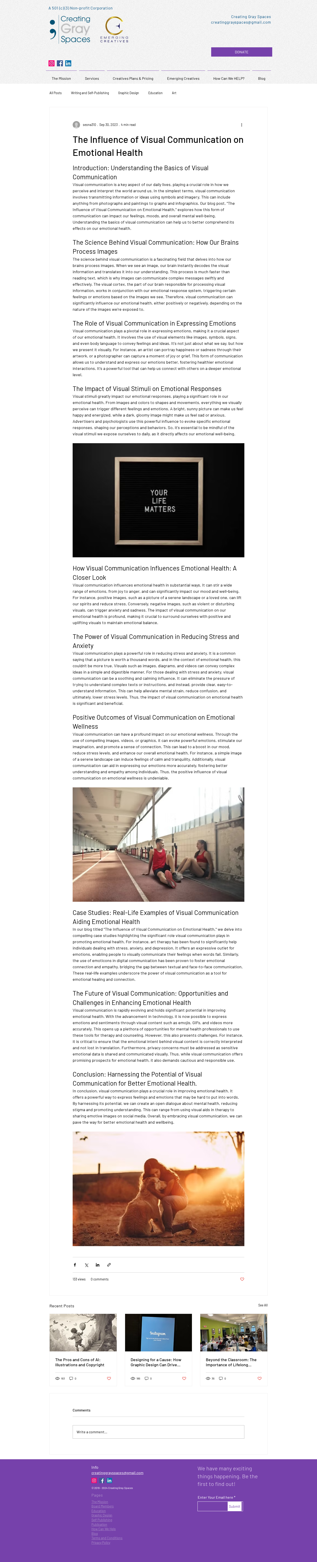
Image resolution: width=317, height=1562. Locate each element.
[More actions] (241, 125)
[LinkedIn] (68, 63)
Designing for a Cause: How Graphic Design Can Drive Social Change (156, 1362)
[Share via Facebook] (75, 1265)
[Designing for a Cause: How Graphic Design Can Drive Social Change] (158, 1332)
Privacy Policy (100, 1543)
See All (263, 1305)
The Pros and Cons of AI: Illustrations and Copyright (79, 1362)
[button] (241, 52)
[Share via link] (109, 1265)
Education (155, 93)
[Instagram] (52, 63)
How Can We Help (103, 1529)
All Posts (55, 93)
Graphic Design (128, 93)
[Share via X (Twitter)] (86, 1265)
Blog (94, 1534)
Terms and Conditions (107, 1538)
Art (174, 93)
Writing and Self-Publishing (90, 93)
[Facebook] (60, 63)
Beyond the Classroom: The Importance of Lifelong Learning (231, 1362)
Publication (99, 1525)
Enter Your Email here (215, 1497)
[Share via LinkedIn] (97, 1265)
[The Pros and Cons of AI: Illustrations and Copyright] (83, 1332)
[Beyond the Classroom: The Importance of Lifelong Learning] (233, 1332)
